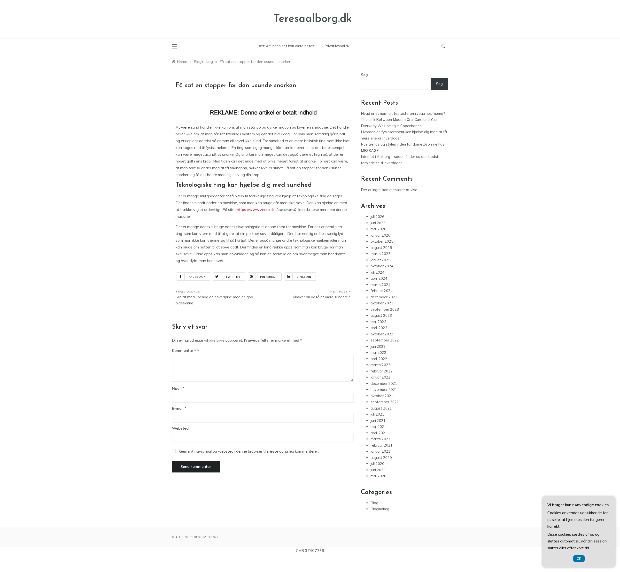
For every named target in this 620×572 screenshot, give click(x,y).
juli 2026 (377, 216)
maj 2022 (378, 352)
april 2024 (379, 278)
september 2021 (385, 402)
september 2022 (385, 340)
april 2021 (379, 433)
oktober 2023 (382, 303)
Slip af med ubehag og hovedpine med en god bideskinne (214, 300)
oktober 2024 (382, 266)
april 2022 (379, 358)
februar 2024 (382, 290)
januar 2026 (380, 235)
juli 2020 (377, 463)
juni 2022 (378, 346)
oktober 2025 (382, 241)
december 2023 (384, 297)
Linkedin (304, 276)
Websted (180, 428)
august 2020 (381, 457)
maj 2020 (378, 476)
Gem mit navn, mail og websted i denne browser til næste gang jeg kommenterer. (249, 451)
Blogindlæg (380, 509)
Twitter (232, 276)
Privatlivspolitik (336, 46)
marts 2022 (380, 365)
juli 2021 (377, 414)
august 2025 (381, 247)
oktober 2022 (382, 334)
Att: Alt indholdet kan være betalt (287, 46)
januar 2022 (380, 377)
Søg (364, 74)
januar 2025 (380, 260)
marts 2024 (380, 284)
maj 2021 (378, 426)
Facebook (197, 276)
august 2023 (381, 315)
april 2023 (379, 327)
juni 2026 (378, 223)
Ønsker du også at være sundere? (321, 297)
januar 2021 (380, 451)
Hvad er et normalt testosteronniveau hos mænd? (403, 113)
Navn (178, 388)
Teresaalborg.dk (313, 19)
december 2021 (384, 383)
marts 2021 (380, 439)
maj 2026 (378, 229)
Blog (374, 503)
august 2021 (381, 408)
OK (579, 558)
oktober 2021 (382, 396)
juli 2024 (377, 272)
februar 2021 (382, 445)
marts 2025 (380, 253)
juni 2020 (378, 470)
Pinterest (268, 276)
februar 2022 (382, 371)
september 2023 (385, 309)
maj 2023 (378, 321)
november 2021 (384, 389)
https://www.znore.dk (256, 209)
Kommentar (184, 350)
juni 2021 (378, 420)
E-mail (179, 408)
